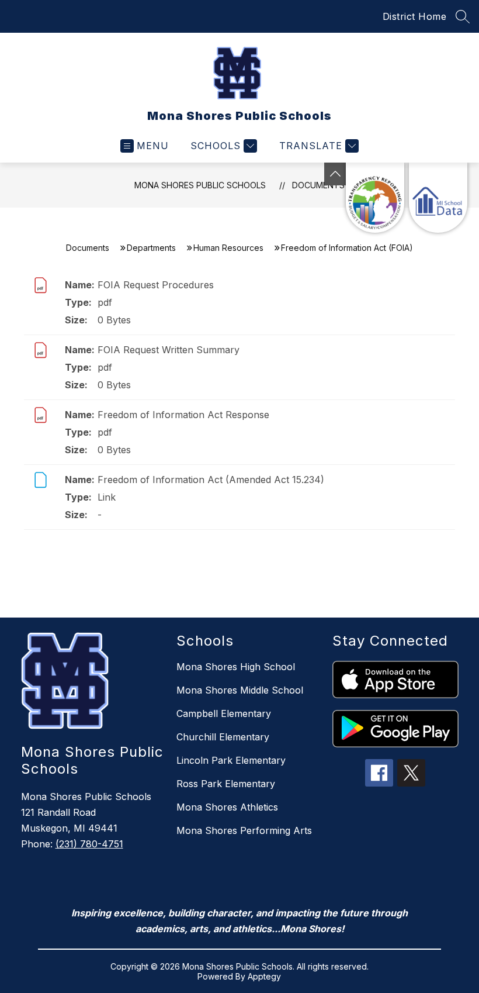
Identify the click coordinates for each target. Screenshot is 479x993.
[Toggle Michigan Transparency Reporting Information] (335, 174)
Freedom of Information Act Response (183, 414)
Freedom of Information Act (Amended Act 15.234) (211, 479)
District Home (415, 16)
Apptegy (264, 976)
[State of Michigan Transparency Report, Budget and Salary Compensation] (375, 198)
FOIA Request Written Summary (168, 350)
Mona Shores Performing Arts (244, 830)
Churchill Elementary (222, 737)
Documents (318, 185)
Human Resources (228, 248)
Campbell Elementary (223, 713)
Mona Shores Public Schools (200, 185)
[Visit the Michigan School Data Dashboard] (438, 198)
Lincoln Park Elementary (231, 760)
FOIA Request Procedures (156, 285)
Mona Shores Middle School (239, 690)
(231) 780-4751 (89, 844)
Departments (151, 248)
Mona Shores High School (235, 667)
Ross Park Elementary (225, 783)
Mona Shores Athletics (227, 807)
